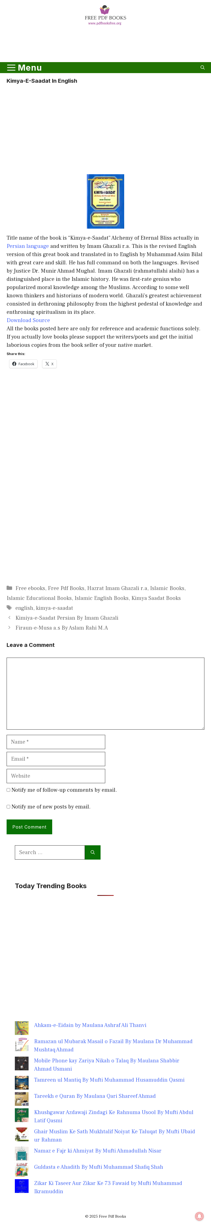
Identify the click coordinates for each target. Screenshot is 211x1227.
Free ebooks (30, 588)
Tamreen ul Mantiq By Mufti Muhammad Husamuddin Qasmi (109, 1080)
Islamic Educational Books (39, 598)
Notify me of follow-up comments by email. (64, 790)
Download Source (28, 320)
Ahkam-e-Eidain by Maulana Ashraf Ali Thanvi (90, 1025)
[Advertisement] (105, 45)
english (24, 608)
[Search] (93, 852)
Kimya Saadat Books (156, 598)
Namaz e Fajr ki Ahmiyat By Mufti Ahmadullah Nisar (98, 1150)
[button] (203, 67)
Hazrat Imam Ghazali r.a (117, 588)
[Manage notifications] (199, 1216)
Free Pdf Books (66, 588)
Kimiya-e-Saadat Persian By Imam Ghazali (66, 618)
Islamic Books (167, 588)
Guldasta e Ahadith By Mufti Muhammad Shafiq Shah (98, 1167)
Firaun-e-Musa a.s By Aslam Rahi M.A (61, 627)
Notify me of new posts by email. (51, 806)
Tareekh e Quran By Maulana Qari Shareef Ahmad (95, 1096)
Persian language (28, 246)
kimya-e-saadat (54, 608)
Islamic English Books (101, 598)
